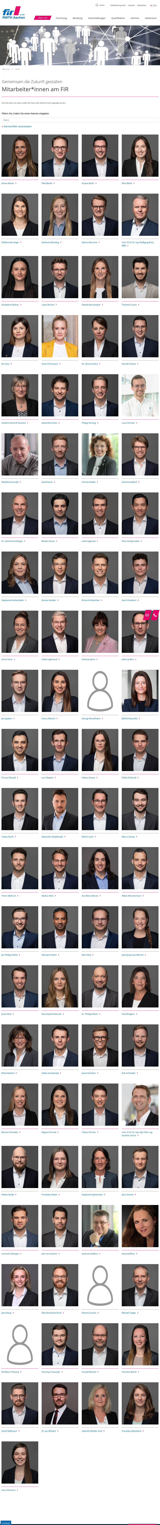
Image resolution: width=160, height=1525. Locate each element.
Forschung (61, 18)
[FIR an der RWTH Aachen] (13, 12)
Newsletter (141, 5)
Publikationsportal (118, 5)
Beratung (77, 18)
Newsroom (151, 18)
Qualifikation (118, 18)
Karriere (135, 18)
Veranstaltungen (97, 18)
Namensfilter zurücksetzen (18, 126)
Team (17, 69)
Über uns (6, 69)
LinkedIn (131, 5)
